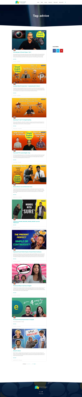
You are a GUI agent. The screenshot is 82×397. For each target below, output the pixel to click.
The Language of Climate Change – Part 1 (22, 52)
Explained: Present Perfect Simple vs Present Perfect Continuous (27, 252)
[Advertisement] (61, 36)
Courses (45, 2)
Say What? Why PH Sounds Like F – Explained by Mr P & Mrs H (26, 86)
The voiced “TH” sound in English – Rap (21, 153)
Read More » (14, 194)
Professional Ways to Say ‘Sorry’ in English (22, 285)
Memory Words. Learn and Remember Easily (22, 186)
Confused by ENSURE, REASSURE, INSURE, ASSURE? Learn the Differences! (26, 222)
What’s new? (56, 2)
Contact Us (50, 2)
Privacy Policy (41, 393)
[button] (65, 2)
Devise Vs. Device (17, 351)
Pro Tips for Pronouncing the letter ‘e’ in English (23, 319)
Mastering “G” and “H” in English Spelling (22, 120)
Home (38, 2)
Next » (35, 363)
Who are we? (61, 2)
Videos (42, 2)
